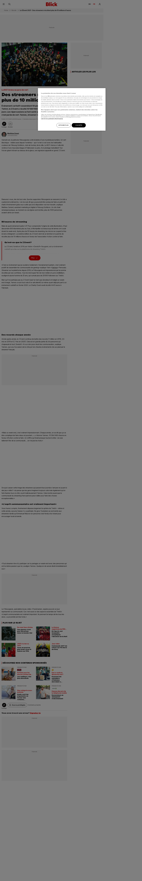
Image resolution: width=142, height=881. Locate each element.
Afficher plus (63, 125)
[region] (72, 109)
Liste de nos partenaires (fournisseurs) (52, 118)
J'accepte (78, 125)
